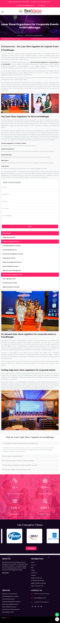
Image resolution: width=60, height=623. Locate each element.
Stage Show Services (9, 237)
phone (6, 201)
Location (6, 208)
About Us (33, 565)
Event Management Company (12, 245)
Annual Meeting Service (10, 250)
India (8, 618)
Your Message (8, 215)
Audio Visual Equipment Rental (12, 262)
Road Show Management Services (13, 254)
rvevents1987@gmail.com (44, 2)
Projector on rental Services (11, 241)
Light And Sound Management (12, 270)
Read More (5, 573)
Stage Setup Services (9, 258)
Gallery (33, 570)
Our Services (7, 233)
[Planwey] (29, 11)
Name (6, 187)
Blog (32, 567)
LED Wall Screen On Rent (10, 283)
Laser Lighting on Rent (9, 279)
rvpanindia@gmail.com (28, 5)
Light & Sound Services (37, 586)
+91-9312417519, (16, 2)
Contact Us (34, 572)
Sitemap (33, 575)
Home (21, 35)
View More (31, 548)
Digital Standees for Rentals (11, 287)
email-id (6, 194)
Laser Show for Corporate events (12, 274)
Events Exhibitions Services (11, 266)
